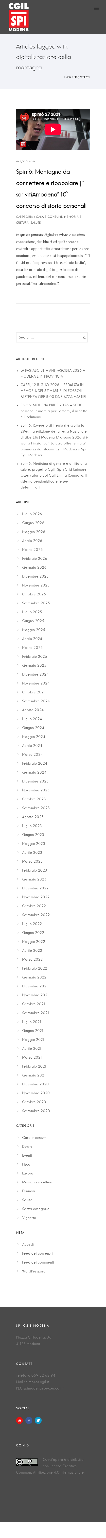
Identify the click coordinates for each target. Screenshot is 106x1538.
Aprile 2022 (32, 950)
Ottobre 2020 (34, 1102)
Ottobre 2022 (34, 906)
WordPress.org (34, 1271)
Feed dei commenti (38, 1262)
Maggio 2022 (33, 942)
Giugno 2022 (33, 933)
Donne (27, 1146)
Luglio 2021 (31, 1022)
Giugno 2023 (33, 835)
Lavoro (27, 1173)
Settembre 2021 (35, 1013)
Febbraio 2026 (34, 559)
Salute (27, 1200)
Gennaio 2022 (34, 977)
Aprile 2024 (32, 746)
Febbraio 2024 (34, 763)
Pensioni (28, 1191)
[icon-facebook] (30, 1420)
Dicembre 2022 (35, 888)
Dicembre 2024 (35, 674)
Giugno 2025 (33, 621)
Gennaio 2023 (34, 879)
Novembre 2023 (36, 790)
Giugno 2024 (33, 728)
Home (67, 77)
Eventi (27, 1155)
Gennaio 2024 (34, 772)
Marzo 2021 (32, 1057)
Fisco (26, 1164)
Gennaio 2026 (34, 567)
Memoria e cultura (37, 1182)
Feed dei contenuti (37, 1253)
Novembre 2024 (36, 683)
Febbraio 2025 (34, 657)
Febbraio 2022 (34, 968)
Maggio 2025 (33, 630)
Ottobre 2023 (34, 799)
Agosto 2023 (33, 817)
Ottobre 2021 (33, 1004)
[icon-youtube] (20, 1420)
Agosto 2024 (33, 710)
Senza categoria (36, 1209)
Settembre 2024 (36, 701)
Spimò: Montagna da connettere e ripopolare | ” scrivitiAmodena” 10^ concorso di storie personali (51, 189)
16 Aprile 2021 (25, 161)
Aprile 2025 (32, 639)
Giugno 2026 (33, 523)
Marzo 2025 (32, 648)
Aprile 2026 (32, 541)
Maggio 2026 (33, 532)
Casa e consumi (35, 1138)
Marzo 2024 (32, 755)
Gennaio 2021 (34, 1075)
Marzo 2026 (32, 550)
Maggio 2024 (33, 737)
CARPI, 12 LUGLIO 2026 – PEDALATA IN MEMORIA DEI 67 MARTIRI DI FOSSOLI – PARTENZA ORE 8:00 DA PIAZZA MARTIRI (53, 391)
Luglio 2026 (32, 514)
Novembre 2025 (36, 585)
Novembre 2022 (36, 897)
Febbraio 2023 (34, 870)
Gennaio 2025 (34, 665)
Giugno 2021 (32, 1031)
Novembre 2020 (36, 1093)
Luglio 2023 (32, 826)
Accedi (28, 1244)
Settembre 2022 (36, 915)
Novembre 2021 (35, 995)
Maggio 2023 (33, 844)
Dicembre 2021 (35, 986)
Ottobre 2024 (34, 692)
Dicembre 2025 (35, 576)
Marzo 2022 (32, 959)
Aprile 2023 (32, 852)
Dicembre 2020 (35, 1084)
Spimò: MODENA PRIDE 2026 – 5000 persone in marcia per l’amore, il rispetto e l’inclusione (54, 411)
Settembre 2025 (36, 603)
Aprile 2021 (31, 1048)
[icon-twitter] (38, 1420)
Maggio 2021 (33, 1040)
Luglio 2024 (32, 719)
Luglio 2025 (32, 612)
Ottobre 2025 (34, 594)
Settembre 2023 (36, 808)
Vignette (29, 1218)
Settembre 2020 (36, 1111)
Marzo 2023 (32, 861)
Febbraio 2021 (34, 1066)
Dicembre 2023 (35, 781)
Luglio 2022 (32, 924)
